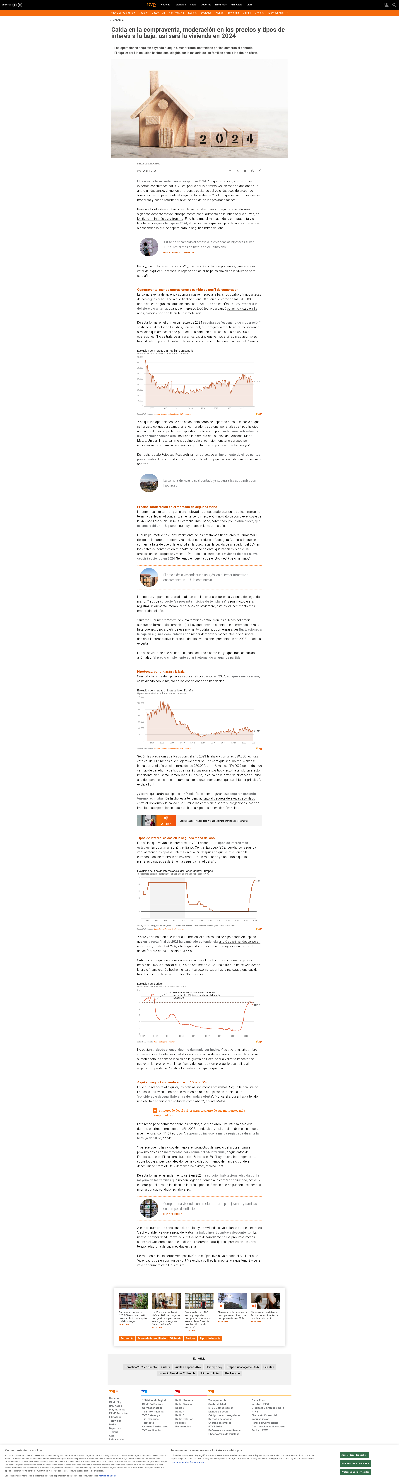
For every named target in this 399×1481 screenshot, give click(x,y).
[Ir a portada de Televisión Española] (157, 1392)
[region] (199, 1463)
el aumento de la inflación (220, 214)
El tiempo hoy (214, 1367)
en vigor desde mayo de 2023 (169, 1237)
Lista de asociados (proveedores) (187, 1462)
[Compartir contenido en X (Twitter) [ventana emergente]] (237, 170)
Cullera (165, 1367)
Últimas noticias (210, 1373)
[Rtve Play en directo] (14, 5)
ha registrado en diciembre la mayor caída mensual (216, 946)
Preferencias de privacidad (355, 1472)
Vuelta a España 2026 (188, 1367)
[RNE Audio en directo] (19, 5)
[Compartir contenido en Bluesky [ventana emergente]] (245, 170)
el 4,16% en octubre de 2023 (195, 965)
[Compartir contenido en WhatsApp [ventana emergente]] (252, 170)
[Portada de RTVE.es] (151, 5)
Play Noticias (232, 1373)
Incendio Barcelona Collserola (177, 1373)
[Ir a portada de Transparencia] (249, 1392)
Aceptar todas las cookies (354, 1455)
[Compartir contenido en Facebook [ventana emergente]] (230, 170)
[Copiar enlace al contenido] (260, 170)
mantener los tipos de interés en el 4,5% (171, 852)
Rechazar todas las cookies (355, 1463)
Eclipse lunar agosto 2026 (243, 1367)
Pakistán (268, 1367)
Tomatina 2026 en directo (141, 1367)
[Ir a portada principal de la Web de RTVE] (124, 1390)
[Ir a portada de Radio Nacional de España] (190, 1392)
